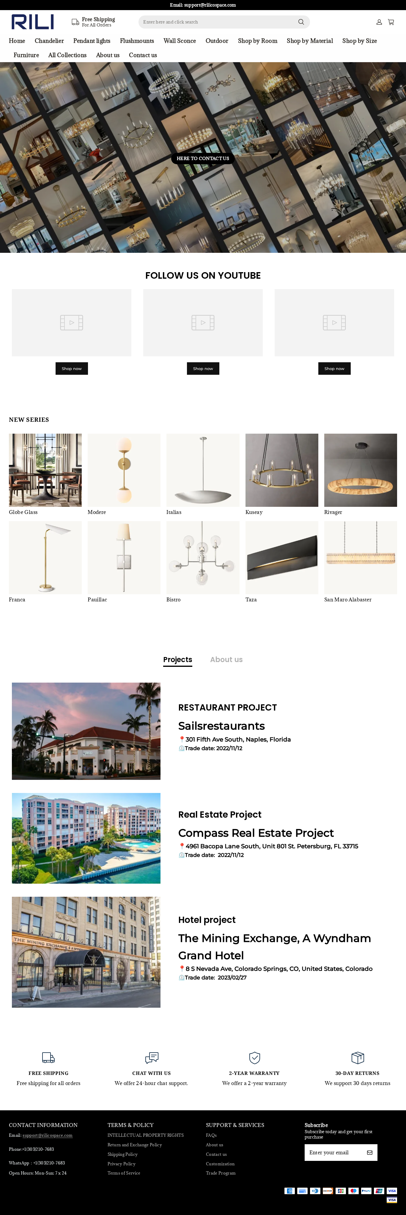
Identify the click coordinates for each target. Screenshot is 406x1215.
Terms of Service (124, 1173)
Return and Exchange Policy (135, 1144)
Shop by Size (359, 40)
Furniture (26, 55)
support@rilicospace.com (48, 1135)
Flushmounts (137, 40)
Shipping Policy (123, 1154)
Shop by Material (310, 40)
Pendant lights (91, 40)
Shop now (72, 368)
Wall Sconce (180, 40)
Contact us (143, 55)
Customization (220, 1164)
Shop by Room (257, 40)
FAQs (211, 1135)
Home (17, 40)
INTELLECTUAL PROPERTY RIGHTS (146, 1135)
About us (108, 55)
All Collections (67, 55)
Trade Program (221, 1173)
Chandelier (49, 40)
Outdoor (217, 40)
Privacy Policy (122, 1164)
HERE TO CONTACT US (203, 158)
